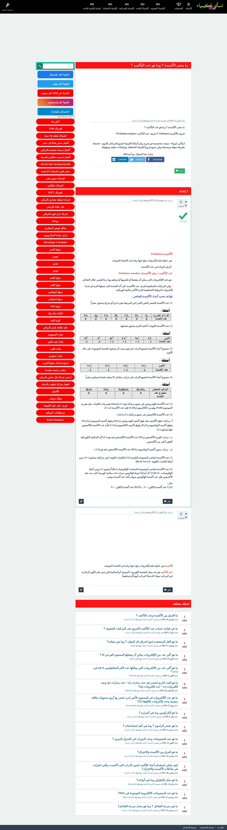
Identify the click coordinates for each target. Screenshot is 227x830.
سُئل (183, 121)
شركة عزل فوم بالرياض (55, 214)
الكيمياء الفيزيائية (126, 8)
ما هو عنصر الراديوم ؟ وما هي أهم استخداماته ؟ (150, 725)
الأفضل (55, 391)
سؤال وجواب (55, 398)
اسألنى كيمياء (129, 619)
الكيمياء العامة (142, 8)
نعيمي (55, 256)
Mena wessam (128, 797)
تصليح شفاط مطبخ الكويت (55, 363)
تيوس (55, 270)
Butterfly (129, 691)
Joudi (132, 646)
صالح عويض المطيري (55, 228)
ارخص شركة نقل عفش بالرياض (55, 377)
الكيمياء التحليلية (110, 8)
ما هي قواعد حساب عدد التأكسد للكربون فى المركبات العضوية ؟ (141, 628)
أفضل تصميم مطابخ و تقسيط (55, 157)
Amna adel (132, 784)
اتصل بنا (221, 827)
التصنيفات (178, 8)
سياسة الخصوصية (207, 827)
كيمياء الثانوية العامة (92, 8)
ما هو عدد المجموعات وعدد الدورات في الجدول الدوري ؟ (145, 738)
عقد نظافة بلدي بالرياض (55, 327)
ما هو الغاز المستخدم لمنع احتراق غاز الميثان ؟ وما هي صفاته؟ (142, 641)
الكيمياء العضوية (158, 8)
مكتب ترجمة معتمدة (55, 370)
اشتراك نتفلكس (55, 185)
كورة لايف (55, 320)
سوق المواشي (55, 292)
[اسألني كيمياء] (209, 6)
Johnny (132, 659)
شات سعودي (55, 356)
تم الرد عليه (168, 200)
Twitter (139, 159)
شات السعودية (55, 334)
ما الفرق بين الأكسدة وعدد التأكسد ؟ (157, 615)
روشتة (55, 221)
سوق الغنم (55, 249)
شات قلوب (55, 348)
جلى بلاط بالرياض (55, 206)
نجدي (55, 263)
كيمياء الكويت (147, 773)
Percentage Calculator (55, 242)
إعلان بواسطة (66, 118)
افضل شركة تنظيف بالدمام (55, 384)
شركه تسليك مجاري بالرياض (55, 199)
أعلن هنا (55, 121)
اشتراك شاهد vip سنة (55, 135)
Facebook (157, 159)
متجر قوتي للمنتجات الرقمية (55, 171)
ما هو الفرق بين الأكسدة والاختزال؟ (157, 752)
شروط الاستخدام (189, 827)
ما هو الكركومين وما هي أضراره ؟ (158, 712)
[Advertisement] (113, 36)
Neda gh (133, 676)
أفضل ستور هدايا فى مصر (55, 143)
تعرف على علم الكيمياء (55, 405)
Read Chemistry (55, 419)
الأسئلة (189, 8)
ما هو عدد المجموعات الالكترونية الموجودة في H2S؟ (148, 793)
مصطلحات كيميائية (55, 412)
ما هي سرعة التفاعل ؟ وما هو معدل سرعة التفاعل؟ (148, 806)
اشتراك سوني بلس (55, 178)
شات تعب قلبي (55, 341)
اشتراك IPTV (55, 192)
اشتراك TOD (55, 128)
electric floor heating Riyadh (55, 164)
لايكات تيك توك (55, 313)
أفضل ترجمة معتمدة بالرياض (55, 150)
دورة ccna (55, 306)
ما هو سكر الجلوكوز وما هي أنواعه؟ (157, 780)
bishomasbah (131, 706)
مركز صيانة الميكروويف (55, 235)
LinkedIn (122, 159)
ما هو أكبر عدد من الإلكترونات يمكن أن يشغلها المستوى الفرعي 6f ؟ (139, 654)
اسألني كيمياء (130, 632)
